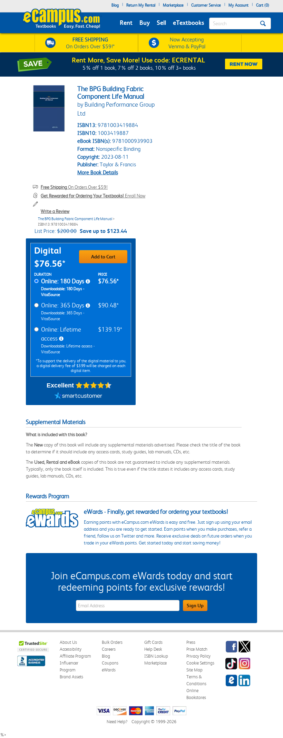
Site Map (194, 669)
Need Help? (117, 721)
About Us (68, 642)
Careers (109, 649)
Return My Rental (140, 5)
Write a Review (55, 211)
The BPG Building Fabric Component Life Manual (75, 219)
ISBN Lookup (156, 656)
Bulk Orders (112, 642)
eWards (109, 669)
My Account (238, 5)
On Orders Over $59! (74, 187)
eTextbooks (188, 22)
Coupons (110, 663)
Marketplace (173, 5)
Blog (115, 5)
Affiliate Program (75, 656)
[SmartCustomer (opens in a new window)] (78, 396)
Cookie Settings (200, 663)
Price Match (196, 649)
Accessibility (70, 649)
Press (190, 642)
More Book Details (97, 172)
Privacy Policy (198, 656)
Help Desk (153, 649)
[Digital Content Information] (88, 281)
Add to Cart (103, 256)
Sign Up (195, 605)
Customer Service (206, 5)
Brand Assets (71, 676)
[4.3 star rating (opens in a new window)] (94, 385)
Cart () (262, 5)
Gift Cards (153, 642)
